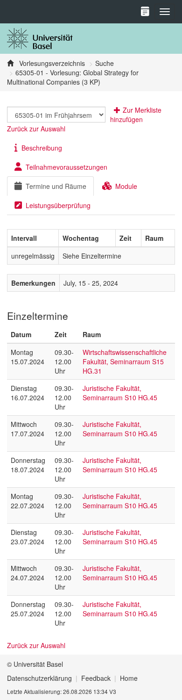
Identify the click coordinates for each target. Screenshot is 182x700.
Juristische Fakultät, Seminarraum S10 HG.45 (120, 392)
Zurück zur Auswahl (36, 128)
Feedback (96, 678)
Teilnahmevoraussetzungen (66, 167)
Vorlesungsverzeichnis (51, 63)
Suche (104, 63)
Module (126, 186)
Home (129, 678)
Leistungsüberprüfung (58, 205)
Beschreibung (41, 147)
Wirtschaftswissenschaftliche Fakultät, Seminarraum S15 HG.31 (125, 361)
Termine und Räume (56, 186)
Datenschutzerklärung (39, 678)
